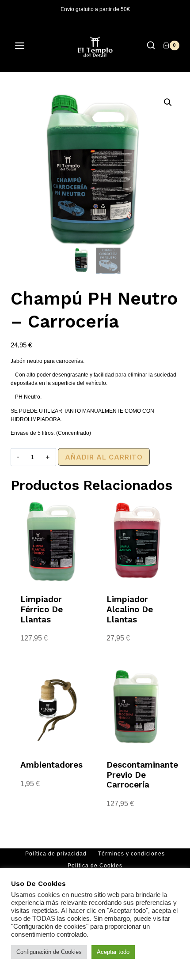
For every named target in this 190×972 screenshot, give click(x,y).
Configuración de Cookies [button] (49, 952)
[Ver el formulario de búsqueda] (151, 45)
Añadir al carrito (104, 457)
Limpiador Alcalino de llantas (129, 609)
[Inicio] (13, 82)
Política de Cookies (95, 866)
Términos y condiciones (131, 854)
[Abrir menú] (24, 45)
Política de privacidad (56, 854)
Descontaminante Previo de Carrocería (142, 775)
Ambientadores (51, 765)
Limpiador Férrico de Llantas (41, 609)
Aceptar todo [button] (113, 952)
